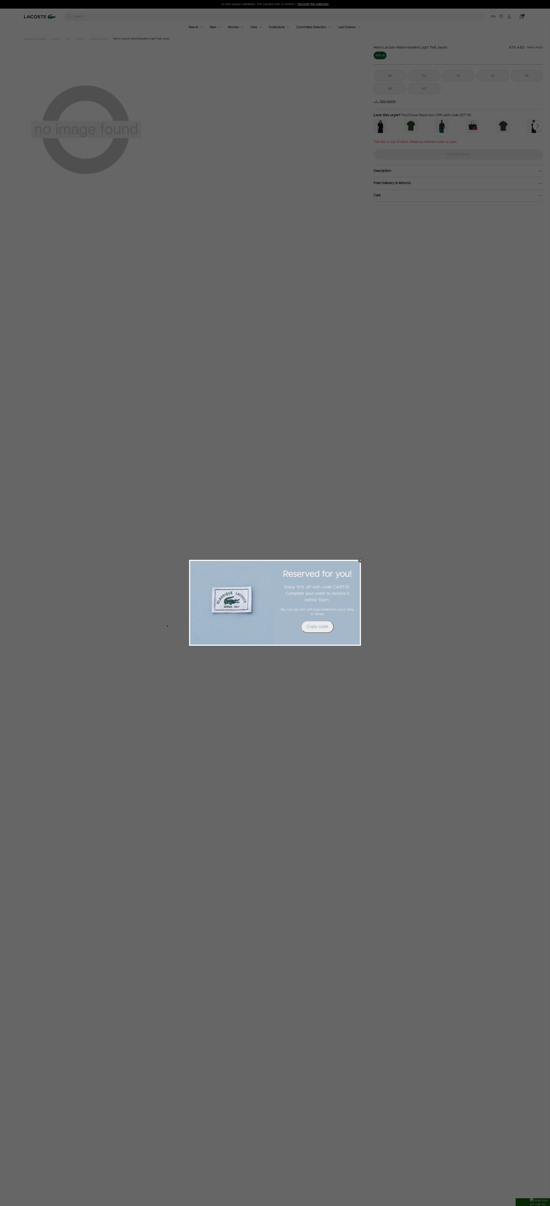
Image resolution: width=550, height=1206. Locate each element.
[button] (360, 560)
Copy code (317, 626)
